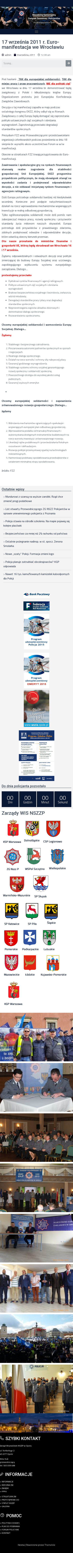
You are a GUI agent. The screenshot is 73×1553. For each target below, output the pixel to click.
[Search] (68, 63)
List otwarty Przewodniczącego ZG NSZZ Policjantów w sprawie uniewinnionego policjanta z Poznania (36, 511)
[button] (36, 31)
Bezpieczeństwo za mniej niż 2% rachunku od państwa (36, 533)
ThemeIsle (49, 1545)
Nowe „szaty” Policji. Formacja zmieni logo (29, 554)
